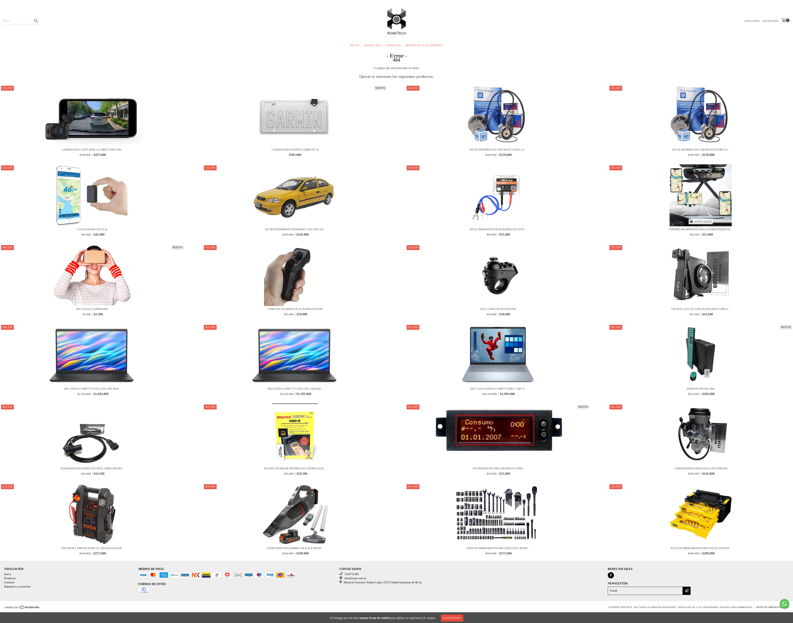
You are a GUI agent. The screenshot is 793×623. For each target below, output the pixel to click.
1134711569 (351, 574)
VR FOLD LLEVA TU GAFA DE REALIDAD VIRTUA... (700, 309)
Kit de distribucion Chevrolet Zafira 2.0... (700, 149)
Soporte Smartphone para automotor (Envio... (700, 229)
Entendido (452, 618)
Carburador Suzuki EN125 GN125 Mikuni (700, 468)
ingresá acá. (745, 607)
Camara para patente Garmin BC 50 (295, 149)
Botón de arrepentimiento (772, 607)
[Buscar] (36, 20)
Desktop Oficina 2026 (701, 388)
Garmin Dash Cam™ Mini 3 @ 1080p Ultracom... (92, 149)
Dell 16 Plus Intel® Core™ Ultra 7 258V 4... (498, 388)
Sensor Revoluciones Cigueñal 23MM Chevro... (92, 468)
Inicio (354, 45)
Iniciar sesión (770, 21)
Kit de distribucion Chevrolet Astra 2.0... (498, 149)
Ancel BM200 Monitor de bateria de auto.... (498, 229)
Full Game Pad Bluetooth (498, 309)
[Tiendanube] (22, 608)
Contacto (393, 45)
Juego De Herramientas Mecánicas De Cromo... (497, 548)
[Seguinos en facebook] (611, 575)
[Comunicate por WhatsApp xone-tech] (784, 604)
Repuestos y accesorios (424, 45)
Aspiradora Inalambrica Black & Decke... (295, 548)
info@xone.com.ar (355, 578)
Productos (372, 45)
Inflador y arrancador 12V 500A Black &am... (92, 548)
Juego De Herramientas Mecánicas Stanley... (700, 548)
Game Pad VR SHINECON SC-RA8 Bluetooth (295, 309)
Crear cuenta (752, 21)
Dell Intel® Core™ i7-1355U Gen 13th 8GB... (295, 388)
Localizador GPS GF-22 (92, 229)
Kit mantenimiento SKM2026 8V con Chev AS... (295, 229)
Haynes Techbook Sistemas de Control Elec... (295, 468)
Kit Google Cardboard (92, 309)
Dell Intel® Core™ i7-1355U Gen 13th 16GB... (92, 388)
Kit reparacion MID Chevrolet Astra (498, 468)
